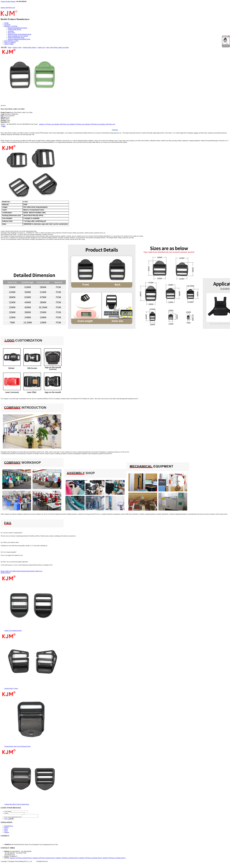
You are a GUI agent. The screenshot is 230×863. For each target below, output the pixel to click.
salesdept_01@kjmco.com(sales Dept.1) (21, 858)
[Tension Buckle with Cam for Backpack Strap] (32, 745)
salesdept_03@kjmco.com (92, 124)
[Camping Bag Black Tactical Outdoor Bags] (32, 803)
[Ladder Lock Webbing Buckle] (32, 629)
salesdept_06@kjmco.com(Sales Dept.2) (114, 858)
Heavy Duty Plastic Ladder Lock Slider (57, 47)
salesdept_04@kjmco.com (107, 124)
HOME (6, 23)
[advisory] (115, 130)
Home (9, 47)
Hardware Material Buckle (19, 39)
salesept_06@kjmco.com (8, 7)
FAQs (6, 830)
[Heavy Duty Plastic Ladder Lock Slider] (32, 103)
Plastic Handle (18, 36)
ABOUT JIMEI (8, 44)
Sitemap (13, 1)
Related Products (5, 572)
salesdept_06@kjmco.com (61, 124)
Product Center (17, 47)
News (6, 829)
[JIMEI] (9, 15)
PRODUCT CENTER (10, 26)
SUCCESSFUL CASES (11, 40)
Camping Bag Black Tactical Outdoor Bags (16, 804)
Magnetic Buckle (17, 28)
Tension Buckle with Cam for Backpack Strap (17, 746)
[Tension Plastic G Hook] (32, 687)
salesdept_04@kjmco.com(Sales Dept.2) (90, 858)
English (8, 1)
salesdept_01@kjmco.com (46, 124)
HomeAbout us (8, 826)
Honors (6, 827)
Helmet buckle (16, 37)
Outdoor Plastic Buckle (14, 29)
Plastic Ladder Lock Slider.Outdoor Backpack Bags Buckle (17, 571)
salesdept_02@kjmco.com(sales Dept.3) (44, 858)
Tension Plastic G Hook (11, 688)
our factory (7, 24)
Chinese (3, 1)
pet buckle (11, 31)
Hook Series (11, 32)
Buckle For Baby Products (19, 34)
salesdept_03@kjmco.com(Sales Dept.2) (67, 858)
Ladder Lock (41, 47)
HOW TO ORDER (10, 42)
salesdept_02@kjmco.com (77, 124)
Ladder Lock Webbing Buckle (13, 630)
